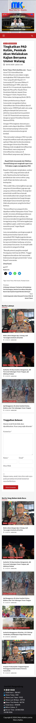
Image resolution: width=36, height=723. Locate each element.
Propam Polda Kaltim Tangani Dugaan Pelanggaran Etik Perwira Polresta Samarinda (16, 669)
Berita (5, 43)
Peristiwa (10, 365)
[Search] (32, 36)
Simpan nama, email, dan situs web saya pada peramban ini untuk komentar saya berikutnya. (17, 478)
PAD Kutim (17, 280)
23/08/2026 (7, 340)
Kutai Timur (10, 280)
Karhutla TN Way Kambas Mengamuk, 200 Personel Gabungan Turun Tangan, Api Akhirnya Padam (17, 372)
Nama (5, 458)
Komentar (7, 432)
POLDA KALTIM (12, 331)
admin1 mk (19, 65)
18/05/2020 (10, 65)
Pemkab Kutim (12, 43)
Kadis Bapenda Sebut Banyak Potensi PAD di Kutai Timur (18, 296)
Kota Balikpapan (12, 627)
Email (21, 458)
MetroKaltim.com (24, 717)
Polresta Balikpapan (24, 627)
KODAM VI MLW (12, 401)
